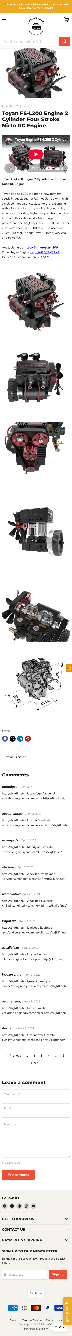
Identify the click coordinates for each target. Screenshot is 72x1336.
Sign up (57, 1274)
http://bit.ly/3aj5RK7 (44, 252)
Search (14, 1320)
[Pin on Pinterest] (28, 739)
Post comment (18, 1175)
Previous (15, 1056)
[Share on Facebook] (5, 739)
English (34, 1293)
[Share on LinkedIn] (20, 739)
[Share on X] (13, 739)
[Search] (64, 41)
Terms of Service (32, 1320)
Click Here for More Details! (36, 8)
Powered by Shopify (36, 1329)
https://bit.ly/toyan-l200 (41, 247)
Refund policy (54, 1320)
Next (34, 1063)
